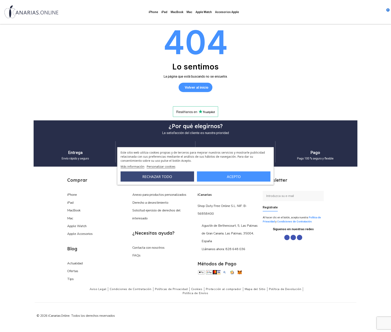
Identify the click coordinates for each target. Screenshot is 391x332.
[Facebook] (287, 237)
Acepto (234, 176)
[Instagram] (293, 237)
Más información (132, 166)
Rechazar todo (157, 176)
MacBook (177, 12)
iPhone (153, 12)
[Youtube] (299, 237)
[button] (364, 12)
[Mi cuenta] (380, 12)
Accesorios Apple (227, 12)
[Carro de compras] (386, 12)
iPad (164, 12)
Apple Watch (204, 12)
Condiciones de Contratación (294, 221)
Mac (189, 12)
